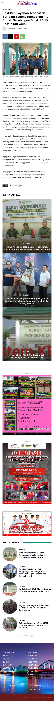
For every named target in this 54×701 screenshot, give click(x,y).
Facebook (11, 685)
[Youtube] (31, 690)
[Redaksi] (5, 28)
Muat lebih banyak (26, 636)
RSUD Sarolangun (16, 186)
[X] (10, 36)
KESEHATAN (7, 9)
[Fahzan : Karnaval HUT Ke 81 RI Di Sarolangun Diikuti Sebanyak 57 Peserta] (10, 624)
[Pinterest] (16, 36)
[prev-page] (4, 365)
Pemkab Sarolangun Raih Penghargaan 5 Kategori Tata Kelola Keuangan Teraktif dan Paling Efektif (27, 301)
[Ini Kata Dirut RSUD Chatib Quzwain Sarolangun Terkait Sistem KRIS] (27, 334)
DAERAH (26, 243)
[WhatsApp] (22, 36)
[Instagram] (31, 686)
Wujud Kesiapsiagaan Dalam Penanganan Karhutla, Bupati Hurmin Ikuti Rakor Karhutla (27, 248)
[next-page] (8, 365)
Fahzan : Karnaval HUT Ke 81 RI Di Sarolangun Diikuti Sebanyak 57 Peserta (34, 625)
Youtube (37, 689)
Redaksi (12, 28)
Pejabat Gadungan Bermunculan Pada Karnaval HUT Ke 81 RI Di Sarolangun (34, 607)
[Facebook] (5, 36)
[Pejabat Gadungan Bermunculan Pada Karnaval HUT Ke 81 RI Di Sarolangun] (10, 606)
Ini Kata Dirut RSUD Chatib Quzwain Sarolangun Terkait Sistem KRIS (27, 356)
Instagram (37, 685)
